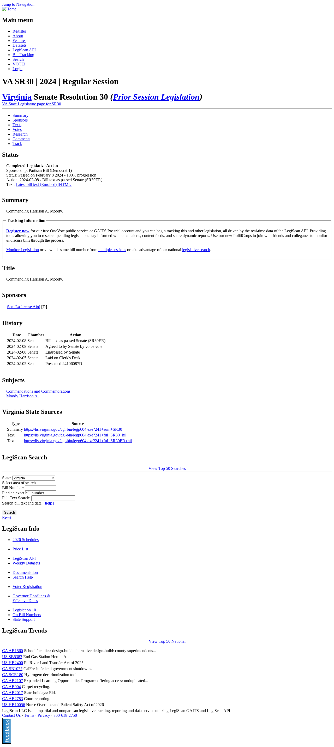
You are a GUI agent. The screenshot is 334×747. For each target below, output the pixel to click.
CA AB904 (11, 686)
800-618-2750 (65, 715)
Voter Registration (27, 586)
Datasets (19, 45)
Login (17, 68)
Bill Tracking (23, 54)
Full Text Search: (16, 498)
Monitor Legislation (22, 249)
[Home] (9, 9)
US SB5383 (12, 656)
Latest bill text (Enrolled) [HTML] (44, 184)
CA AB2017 (12, 692)
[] (49, 503)
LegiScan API (24, 50)
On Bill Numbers (27, 614)
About (18, 36)
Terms (29, 715)
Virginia (17, 96)
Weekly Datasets (26, 563)
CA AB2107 (12, 680)
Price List (20, 549)
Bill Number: (13, 487)
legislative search (196, 249)
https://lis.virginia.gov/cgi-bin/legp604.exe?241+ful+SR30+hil (75, 435)
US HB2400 (12, 662)
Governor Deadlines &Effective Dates (31, 598)
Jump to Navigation (18, 4)
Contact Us (11, 715)
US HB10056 (13, 704)
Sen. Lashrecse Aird (23, 307)
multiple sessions (112, 249)
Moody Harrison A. (22, 396)
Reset (6, 517)
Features (19, 40)
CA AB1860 (12, 650)
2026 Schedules (26, 539)
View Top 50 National (167, 641)
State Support (24, 619)
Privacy (44, 715)
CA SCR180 (12, 674)
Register (19, 31)
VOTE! (19, 64)
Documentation (25, 572)
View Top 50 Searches (167, 468)
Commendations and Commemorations (38, 391)
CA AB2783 (12, 698)
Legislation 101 (25, 610)
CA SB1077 (12, 668)
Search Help (23, 577)
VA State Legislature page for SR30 (31, 104)
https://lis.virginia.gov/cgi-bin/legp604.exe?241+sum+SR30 (73, 429)
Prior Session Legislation (156, 96)
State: (7, 478)
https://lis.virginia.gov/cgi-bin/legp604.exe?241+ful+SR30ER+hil (78, 441)
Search (18, 59)
